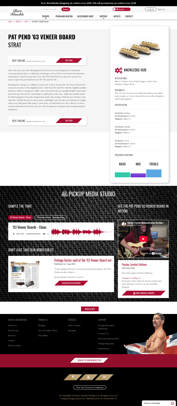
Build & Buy (90, 308)
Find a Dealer (74, 325)
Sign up (161, 9)
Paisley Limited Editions (134, 264)
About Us (12, 325)
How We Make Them (47, 330)
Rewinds (72, 330)
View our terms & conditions (89, 387)
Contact (129, 16)
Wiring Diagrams (106, 343)
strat (26, 21)
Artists (117, 16)
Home (10, 21)
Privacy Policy (14, 345)
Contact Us (103, 333)
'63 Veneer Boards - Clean (20, 217)
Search (66, 9)
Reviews (12, 335)
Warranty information (108, 338)
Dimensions (103, 348)
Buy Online (43, 335)
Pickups (45, 16)
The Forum (13, 330)
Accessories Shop (85, 16)
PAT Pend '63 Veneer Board (40, 21)
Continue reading (130, 278)
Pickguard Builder (64, 16)
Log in (151, 9)
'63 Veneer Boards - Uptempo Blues (51, 217)
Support (103, 16)
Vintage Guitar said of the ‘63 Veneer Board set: (83, 260)
